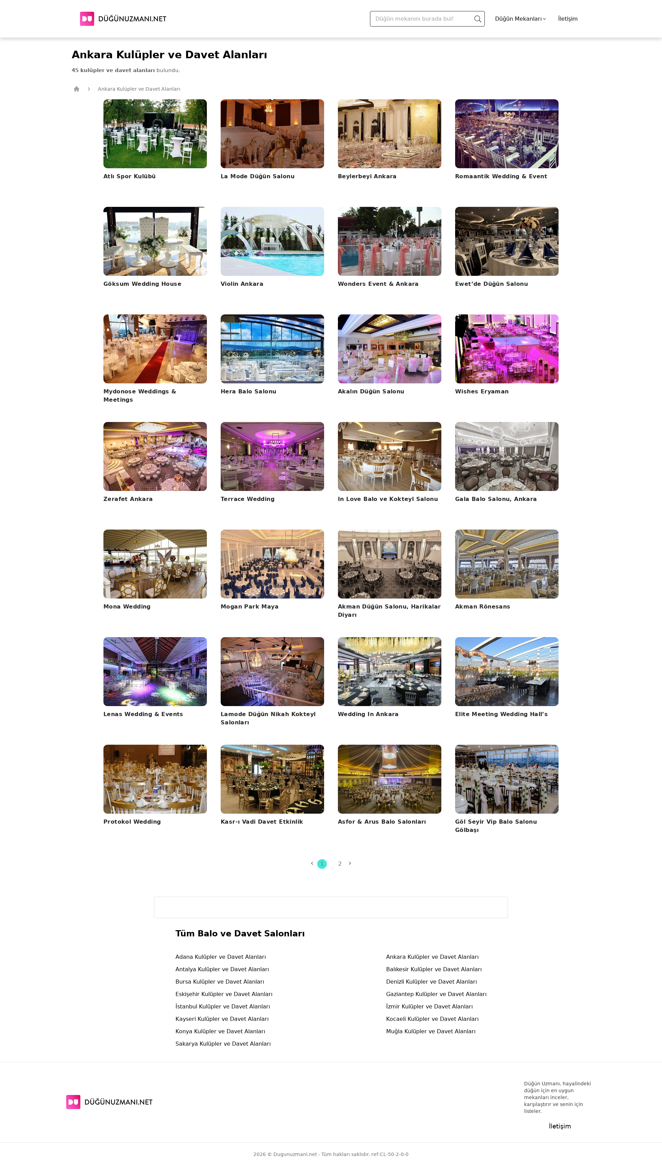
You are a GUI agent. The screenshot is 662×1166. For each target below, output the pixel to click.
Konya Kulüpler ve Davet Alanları (220, 1031)
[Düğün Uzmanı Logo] (109, 1102)
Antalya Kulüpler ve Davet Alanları (222, 969)
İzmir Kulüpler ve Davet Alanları (429, 1006)
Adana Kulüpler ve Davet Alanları (220, 957)
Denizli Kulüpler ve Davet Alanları (431, 981)
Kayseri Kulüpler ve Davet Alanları (222, 1019)
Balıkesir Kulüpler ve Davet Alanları (434, 969)
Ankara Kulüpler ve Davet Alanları (432, 957)
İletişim (568, 19)
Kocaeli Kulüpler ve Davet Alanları (432, 1019)
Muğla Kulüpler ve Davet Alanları (430, 1031)
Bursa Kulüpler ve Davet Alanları (219, 981)
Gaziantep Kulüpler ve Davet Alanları (436, 994)
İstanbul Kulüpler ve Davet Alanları (222, 1006)
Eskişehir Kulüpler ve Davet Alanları (223, 994)
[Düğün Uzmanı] (123, 19)
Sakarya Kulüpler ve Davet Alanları (223, 1044)
